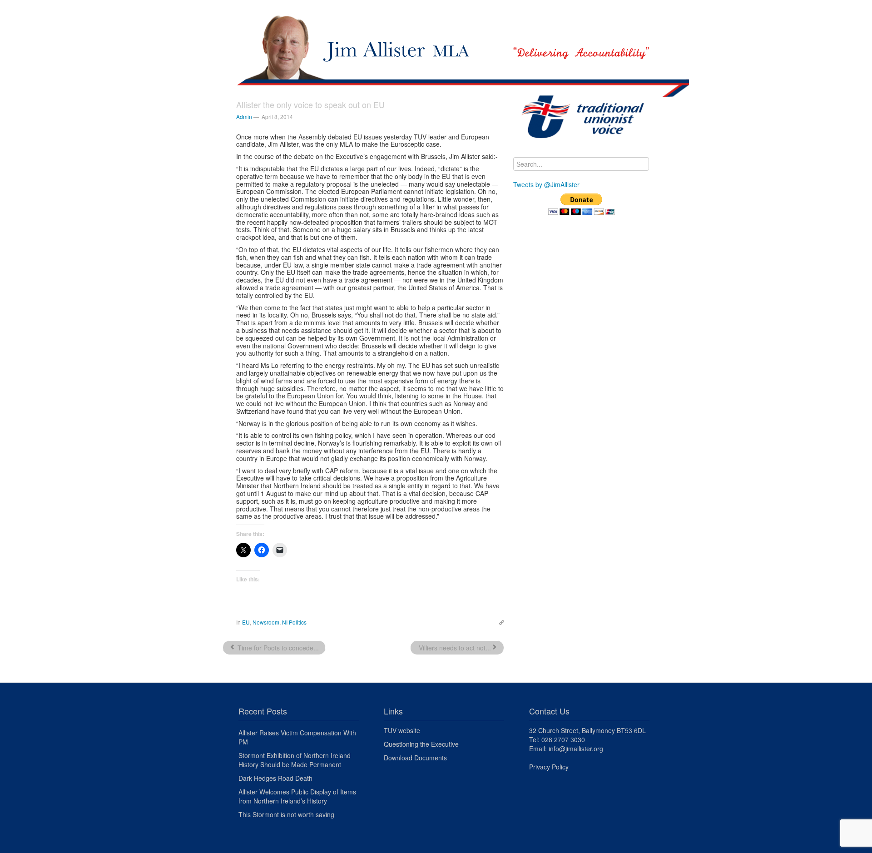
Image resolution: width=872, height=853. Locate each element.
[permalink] (499, 621)
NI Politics (294, 622)
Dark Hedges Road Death (275, 778)
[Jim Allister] (436, 38)
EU (246, 622)
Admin (244, 116)
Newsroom (266, 622)
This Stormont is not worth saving (286, 814)
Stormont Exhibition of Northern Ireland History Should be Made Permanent (294, 760)
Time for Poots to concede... (277, 647)
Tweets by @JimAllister (546, 184)
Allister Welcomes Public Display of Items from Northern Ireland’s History (297, 796)
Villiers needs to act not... (454, 647)
